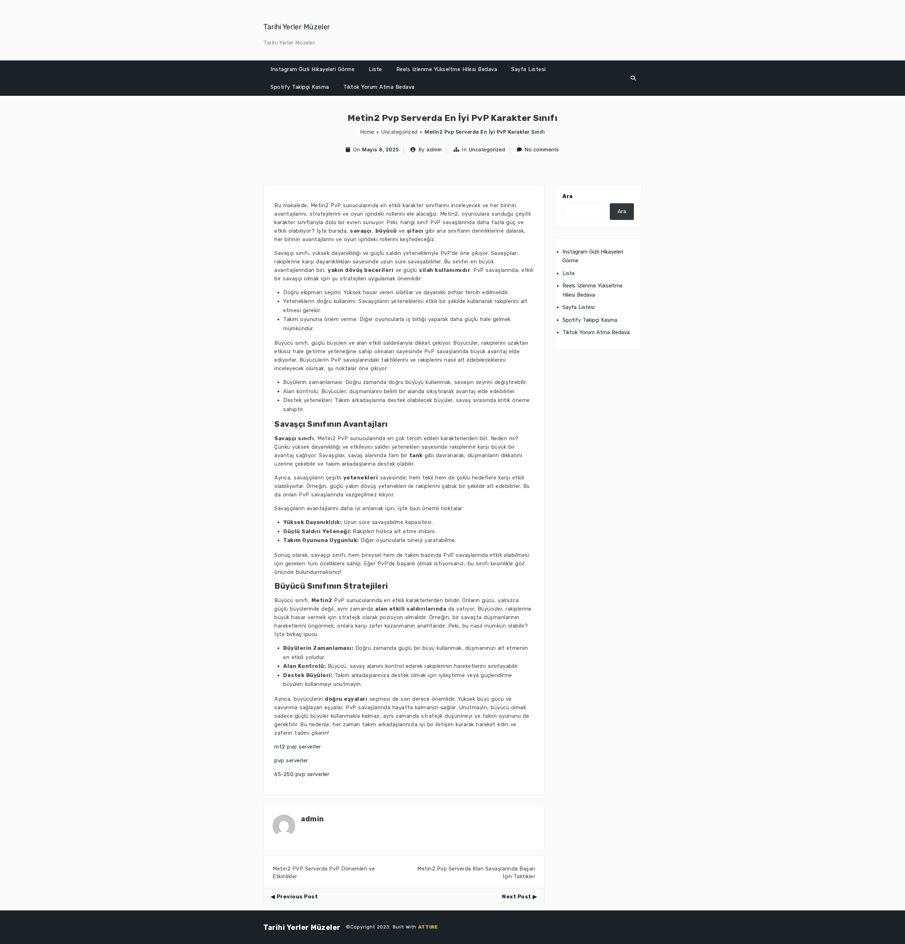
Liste (375, 69)
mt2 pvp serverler (297, 747)
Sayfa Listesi (528, 69)
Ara (567, 196)
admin (434, 149)
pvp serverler (291, 760)
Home (367, 132)
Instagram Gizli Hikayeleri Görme (312, 69)
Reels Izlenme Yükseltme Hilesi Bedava (446, 69)
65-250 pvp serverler (301, 774)
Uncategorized (399, 132)
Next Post (516, 896)
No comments (542, 149)
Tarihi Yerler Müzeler (296, 27)
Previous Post (297, 896)
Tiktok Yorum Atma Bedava (379, 87)
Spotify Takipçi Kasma (299, 87)
